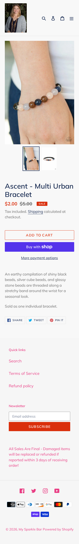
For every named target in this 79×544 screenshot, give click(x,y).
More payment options (39, 258)
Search (15, 360)
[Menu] (71, 18)
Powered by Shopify (58, 529)
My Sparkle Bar (30, 529)
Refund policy (21, 385)
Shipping (35, 211)
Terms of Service (24, 373)
